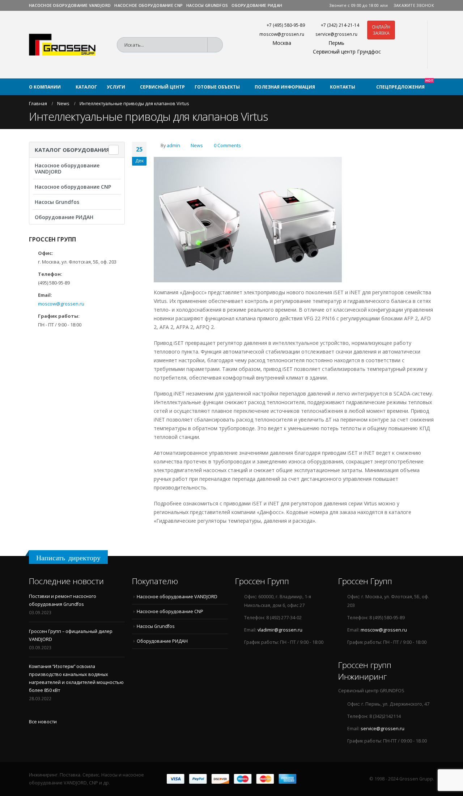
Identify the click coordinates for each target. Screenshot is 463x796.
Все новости (43, 722)
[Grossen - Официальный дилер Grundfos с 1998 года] (62, 45)
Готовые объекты (217, 87)
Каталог (86, 87)
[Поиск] (217, 45)
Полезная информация (285, 87)
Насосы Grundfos (207, 5)
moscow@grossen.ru (281, 34)
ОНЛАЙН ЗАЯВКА (381, 30)
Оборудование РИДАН (257, 5)
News (197, 145)
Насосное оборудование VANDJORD (70, 5)
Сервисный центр (162, 87)
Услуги (116, 87)
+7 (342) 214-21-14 (340, 25)
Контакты (342, 87)
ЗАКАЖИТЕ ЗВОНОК (414, 5)
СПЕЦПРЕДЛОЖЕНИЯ (404, 84)
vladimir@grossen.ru (280, 630)
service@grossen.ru (336, 34)
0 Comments (227, 145)
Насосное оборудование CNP (148, 5)
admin (173, 145)
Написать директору (68, 558)
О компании (45, 87)
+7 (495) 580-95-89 (286, 25)
